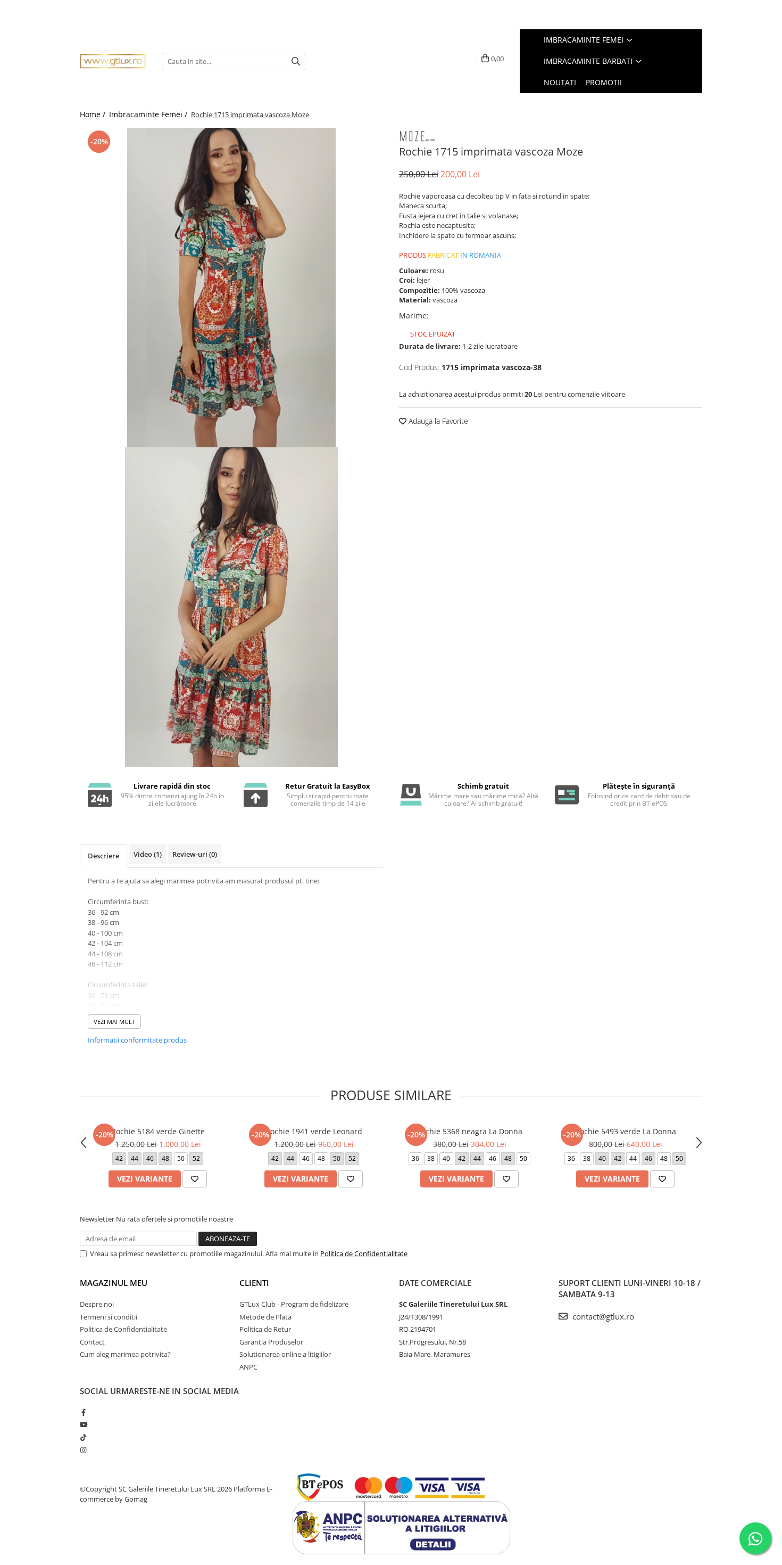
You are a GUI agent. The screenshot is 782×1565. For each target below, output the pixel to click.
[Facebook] (83, 1412)
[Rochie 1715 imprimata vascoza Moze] (231, 287)
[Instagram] (83, 1450)
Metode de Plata (265, 1317)
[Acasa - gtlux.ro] (113, 61)
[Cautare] (295, 61)
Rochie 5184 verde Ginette (158, 1131)
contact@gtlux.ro (602, 1316)
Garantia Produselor (271, 1342)
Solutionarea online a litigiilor (285, 1354)
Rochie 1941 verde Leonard (313, 1131)
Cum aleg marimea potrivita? (125, 1354)
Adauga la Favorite (437, 421)
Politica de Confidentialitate (363, 1253)
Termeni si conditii (108, 1317)
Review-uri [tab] (194, 854)
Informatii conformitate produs (137, 1040)
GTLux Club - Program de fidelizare (293, 1304)
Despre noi (97, 1304)
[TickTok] (83, 1437)
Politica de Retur (265, 1329)
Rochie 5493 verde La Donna (625, 1131)
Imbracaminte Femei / (149, 114)
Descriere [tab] (103, 856)
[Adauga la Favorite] (194, 1178)
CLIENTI (254, 1282)
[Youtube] (83, 1424)
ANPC (248, 1367)
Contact (92, 1342)
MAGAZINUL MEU (113, 1282)
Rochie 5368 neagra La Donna (469, 1131)
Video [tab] (148, 854)
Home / (93, 114)
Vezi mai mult (114, 1022)
